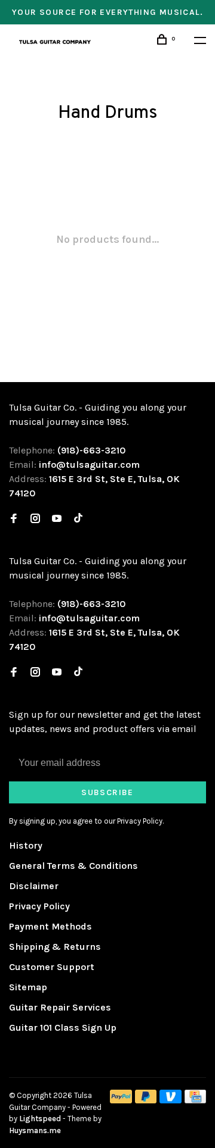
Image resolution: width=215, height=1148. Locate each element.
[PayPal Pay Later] (146, 1100)
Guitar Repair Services (60, 1007)
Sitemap (28, 987)
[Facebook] (14, 519)
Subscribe (107, 792)
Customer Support (51, 966)
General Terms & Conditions (73, 865)
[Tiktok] (78, 519)
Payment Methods (50, 926)
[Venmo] (170, 1100)
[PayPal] (121, 1100)
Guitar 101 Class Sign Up (62, 1027)
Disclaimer (34, 886)
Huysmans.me (35, 1130)
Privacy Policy (39, 906)
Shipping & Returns (55, 946)
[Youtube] (57, 519)
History (25, 845)
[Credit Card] (195, 1100)
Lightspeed (40, 1118)
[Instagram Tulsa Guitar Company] (35, 519)
